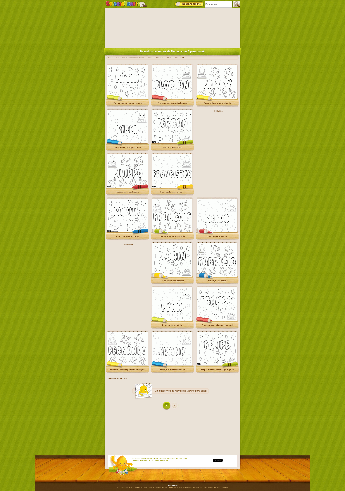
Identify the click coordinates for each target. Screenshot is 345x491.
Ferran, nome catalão (172, 147)
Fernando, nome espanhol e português (128, 369)
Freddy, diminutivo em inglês (217, 103)
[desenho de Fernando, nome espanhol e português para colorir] (127, 365)
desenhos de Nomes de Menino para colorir (183, 390)
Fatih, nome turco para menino (127, 103)
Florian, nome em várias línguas (172, 103)
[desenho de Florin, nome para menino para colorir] (172, 276)
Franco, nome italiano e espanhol (217, 325)
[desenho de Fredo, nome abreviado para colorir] (217, 232)
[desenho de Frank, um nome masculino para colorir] (172, 365)
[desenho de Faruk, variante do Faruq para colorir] (127, 232)
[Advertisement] (172, 27)
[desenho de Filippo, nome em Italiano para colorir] (127, 187)
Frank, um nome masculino (172, 369)
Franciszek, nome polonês (172, 192)
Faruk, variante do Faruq (127, 236)
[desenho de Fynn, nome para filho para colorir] (172, 320)
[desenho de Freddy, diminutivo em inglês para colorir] (217, 98)
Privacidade (172, 485)
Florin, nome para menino (172, 281)
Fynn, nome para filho (172, 325)
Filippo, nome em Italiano (127, 192)
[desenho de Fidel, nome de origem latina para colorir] (127, 143)
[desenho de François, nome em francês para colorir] (172, 232)
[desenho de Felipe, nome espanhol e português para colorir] (217, 365)
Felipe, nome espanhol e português (217, 369)
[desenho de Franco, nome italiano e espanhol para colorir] (217, 320)
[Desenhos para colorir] (126, 4)
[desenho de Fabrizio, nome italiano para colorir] (217, 276)
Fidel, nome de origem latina (128, 147)
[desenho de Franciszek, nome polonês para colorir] (172, 187)
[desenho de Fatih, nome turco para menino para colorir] (127, 98)
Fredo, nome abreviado (217, 236)
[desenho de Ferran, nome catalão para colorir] (172, 143)
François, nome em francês (172, 236)
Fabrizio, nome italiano (217, 281)
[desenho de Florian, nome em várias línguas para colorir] (172, 98)
